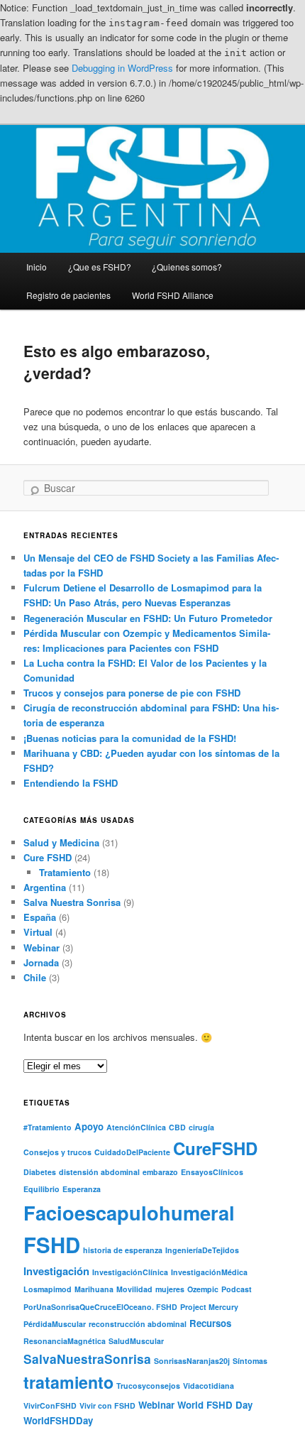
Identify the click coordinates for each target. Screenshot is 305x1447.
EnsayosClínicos (212, 1172)
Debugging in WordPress (122, 68)
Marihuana (93, 1289)
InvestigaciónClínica (130, 1272)
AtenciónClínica (136, 1127)
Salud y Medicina (61, 842)
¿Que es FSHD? (99, 267)
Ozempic (202, 1289)
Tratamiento (65, 872)
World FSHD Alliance (173, 295)
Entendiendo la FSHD (70, 783)
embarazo (160, 1172)
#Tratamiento (47, 1127)
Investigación (56, 1271)
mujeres (169, 1289)
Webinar (41, 947)
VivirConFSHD (50, 1405)
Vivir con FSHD (107, 1405)
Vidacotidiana (208, 1385)
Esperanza (81, 1189)
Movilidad (134, 1289)
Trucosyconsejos (148, 1385)
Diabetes (39, 1172)
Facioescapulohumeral (129, 1212)
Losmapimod (47, 1289)
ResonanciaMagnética (64, 1341)
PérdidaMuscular (54, 1323)
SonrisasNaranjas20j (192, 1360)
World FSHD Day (215, 1404)
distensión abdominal (99, 1172)
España (39, 917)
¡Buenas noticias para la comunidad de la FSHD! (129, 738)
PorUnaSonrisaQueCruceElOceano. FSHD (100, 1306)
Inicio (36, 267)
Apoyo (89, 1126)
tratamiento (68, 1382)
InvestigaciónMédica (209, 1272)
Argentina (44, 887)
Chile (34, 977)
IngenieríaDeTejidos (202, 1250)
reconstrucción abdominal (138, 1323)
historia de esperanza (122, 1250)
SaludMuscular (136, 1341)
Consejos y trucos (57, 1152)
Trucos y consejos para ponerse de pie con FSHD (131, 692)
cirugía (201, 1127)
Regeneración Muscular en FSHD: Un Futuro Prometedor (147, 618)
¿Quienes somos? (187, 267)
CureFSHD (215, 1148)
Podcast (236, 1289)
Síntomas (250, 1360)
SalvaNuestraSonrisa (87, 1358)
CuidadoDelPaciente (132, 1152)
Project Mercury (209, 1306)
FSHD (51, 1245)
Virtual (37, 932)
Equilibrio (41, 1189)
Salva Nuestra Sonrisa (72, 902)
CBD (177, 1127)
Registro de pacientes (68, 295)
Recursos (210, 1323)
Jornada (41, 962)
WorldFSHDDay (58, 1420)
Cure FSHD (47, 857)
